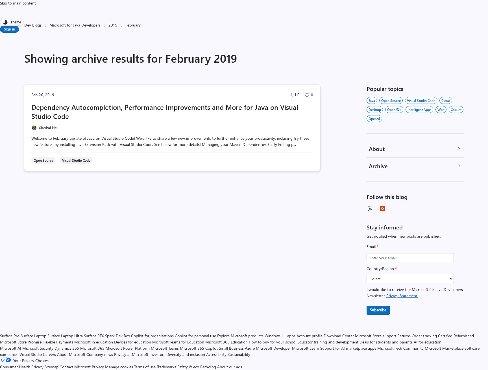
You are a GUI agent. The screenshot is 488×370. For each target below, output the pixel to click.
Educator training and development (327, 342)
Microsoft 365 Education (226, 342)
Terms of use (145, 366)
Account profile (310, 335)
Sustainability (239, 354)
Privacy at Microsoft (131, 354)
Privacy (98, 366)
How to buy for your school (272, 342)
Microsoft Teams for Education (178, 342)
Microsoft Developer (273, 348)
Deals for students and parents (386, 342)
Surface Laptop (33, 335)
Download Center (339, 335)
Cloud (445, 100)
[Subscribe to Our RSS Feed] (382, 208)
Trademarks (166, 366)
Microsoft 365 (92, 348)
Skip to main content (18, 3)
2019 (112, 25)
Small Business (231, 348)
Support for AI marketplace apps (348, 348)
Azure (250, 348)
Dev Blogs (33, 25)
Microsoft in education (93, 342)
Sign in (9, 29)
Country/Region (382, 268)
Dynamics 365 (67, 348)
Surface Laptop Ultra (65, 335)
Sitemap (51, 366)
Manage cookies (119, 366)
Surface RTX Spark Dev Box (107, 335)
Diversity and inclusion (185, 354)
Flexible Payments (58, 342)
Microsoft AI (10, 348)
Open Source (391, 100)
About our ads (229, 366)
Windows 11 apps (280, 335)
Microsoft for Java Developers (75, 25)
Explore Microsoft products (240, 335)
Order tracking (424, 335)
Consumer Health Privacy (21, 366)
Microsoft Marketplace (444, 348)
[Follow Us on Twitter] (370, 208)
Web (441, 109)
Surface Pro (9, 335)
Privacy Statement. (402, 295)
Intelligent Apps (419, 109)
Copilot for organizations (152, 335)
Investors (157, 354)
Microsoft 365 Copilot (199, 348)
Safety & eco (188, 366)
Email (372, 246)
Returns (404, 335)
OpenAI (374, 118)
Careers (49, 354)
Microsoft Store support (375, 335)
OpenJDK (394, 109)
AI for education (427, 342)
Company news (99, 354)
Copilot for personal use (195, 335)
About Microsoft (71, 354)
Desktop (375, 109)
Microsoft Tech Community (400, 348)
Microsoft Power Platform (128, 348)
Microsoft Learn (305, 348)
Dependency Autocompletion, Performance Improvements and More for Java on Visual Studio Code (164, 111)
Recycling (208, 366)
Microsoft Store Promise (21, 342)
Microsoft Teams (165, 348)
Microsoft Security (37, 348)
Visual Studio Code (421, 100)
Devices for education (132, 342)
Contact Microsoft (75, 366)
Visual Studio (30, 354)
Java (372, 100)
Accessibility (216, 354)
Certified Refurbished (456, 335)
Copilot (456, 109)
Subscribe (378, 309)
